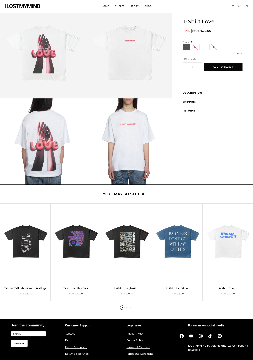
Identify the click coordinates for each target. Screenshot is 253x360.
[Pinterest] (219, 336)
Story (134, 6)
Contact (70, 333)
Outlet (120, 6)
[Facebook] (181, 336)
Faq (67, 340)
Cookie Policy (134, 340)
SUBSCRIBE (19, 343)
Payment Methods (138, 347)
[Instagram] (200, 336)
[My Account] (233, 6)
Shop (148, 6)
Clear (239, 53)
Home (105, 6)
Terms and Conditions (139, 353)
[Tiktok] (210, 336)
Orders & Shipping (76, 347)
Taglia (187, 42)
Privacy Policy (135, 333)
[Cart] (246, 6)
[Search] (239, 6)
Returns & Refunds (76, 353)
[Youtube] (191, 336)
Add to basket (223, 67)
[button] (122, 307)
